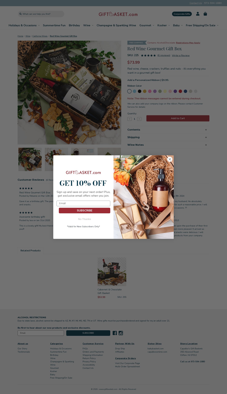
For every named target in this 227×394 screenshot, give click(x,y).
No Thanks (84, 219)
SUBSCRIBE (84, 210)
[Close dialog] (169, 159)
